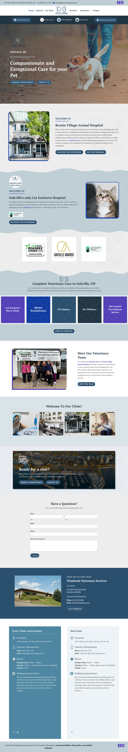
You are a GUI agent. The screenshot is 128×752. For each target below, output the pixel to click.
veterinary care (74, 140)
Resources (84, 10)
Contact (96, 10)
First (31, 519)
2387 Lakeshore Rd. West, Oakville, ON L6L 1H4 (92, 641)
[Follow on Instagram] (17, 732)
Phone (32, 531)
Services (73, 10)
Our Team (49, 10)
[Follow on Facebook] (13, 732)
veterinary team (94, 362)
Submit (35, 556)
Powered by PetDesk (63, 745)
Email (32, 523)
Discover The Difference (69, 152)
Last (66, 519)
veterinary (27, 207)
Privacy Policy (77, 745)
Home (31, 10)
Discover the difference (23, 222)
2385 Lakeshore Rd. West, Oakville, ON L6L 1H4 (34, 641)
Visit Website (75, 609)
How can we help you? (38, 539)
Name (32, 514)
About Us (39, 10)
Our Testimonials (95, 152)
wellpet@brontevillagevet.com (33, 653)
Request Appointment (22, 82)
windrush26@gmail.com (81, 603)
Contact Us (44, 82)
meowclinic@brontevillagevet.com (92, 653)
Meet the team (86, 384)
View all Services (64, 331)
